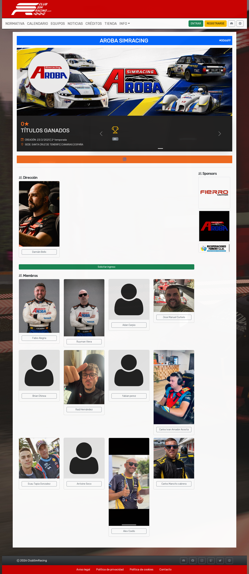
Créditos (94, 24)
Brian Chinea (39, 396)
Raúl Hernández (84, 409)
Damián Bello (39, 252)
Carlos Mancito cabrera (173, 483)
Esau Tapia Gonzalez (39, 483)
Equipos (58, 24)
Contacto (165, 569)
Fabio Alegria (39, 338)
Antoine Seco (84, 483)
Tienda (111, 24)
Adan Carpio (129, 325)
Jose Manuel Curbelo (174, 317)
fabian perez (129, 396)
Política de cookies (141, 569)
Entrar (196, 23)
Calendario (37, 24)
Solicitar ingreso (106, 266)
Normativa (14, 24)
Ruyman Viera (84, 341)
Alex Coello (129, 531)
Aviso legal (83, 569)
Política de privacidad (110, 569)
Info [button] (123, 24)
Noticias (75, 24)
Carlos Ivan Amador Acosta (174, 429)
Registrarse (215, 23)
